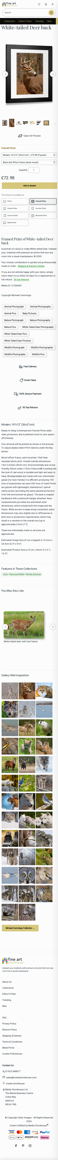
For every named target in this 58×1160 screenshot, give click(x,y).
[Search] (51, 12)
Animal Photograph (14, 306)
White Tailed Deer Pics (15, 333)
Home (5, 574)
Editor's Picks (25, 21)
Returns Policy (9, 1029)
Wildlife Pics (38, 354)
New (49, 21)
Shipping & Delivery (11, 1035)
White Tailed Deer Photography (38, 327)
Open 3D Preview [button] (32, 135)
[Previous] (5, 74)
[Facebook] (16, 1147)
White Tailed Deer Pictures (17, 340)
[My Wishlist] (39, 4)
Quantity (23, 170)
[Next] (53, 74)
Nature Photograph (13, 320)
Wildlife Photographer (42, 347)
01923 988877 (13, 1071)
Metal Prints (8, 1047)
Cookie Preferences (12, 1053)
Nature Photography (40, 320)
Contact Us (8, 1065)
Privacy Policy (9, 1023)
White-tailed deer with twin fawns (21, 641)
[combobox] (25, 12)
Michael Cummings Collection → (20, 928)
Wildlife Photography (14, 354)
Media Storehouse (37, 1125)
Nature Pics (10, 327)
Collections (9, 21)
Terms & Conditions (12, 1041)
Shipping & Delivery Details (31, 266)
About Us (7, 981)
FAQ (4, 1017)
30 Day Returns (21, 279)
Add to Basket (29, 185)
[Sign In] (53, 4)
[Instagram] (30, 1147)
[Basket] (46, 4)
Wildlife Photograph (14, 347)
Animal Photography (40, 306)
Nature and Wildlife (16, 574)
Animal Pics (10, 313)
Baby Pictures (29, 313)
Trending (39, 21)
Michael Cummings (33, 574)
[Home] (11, 4)
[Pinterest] (23, 1147)
